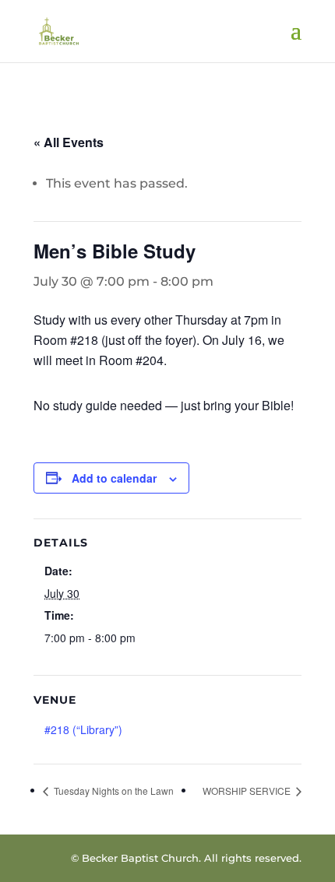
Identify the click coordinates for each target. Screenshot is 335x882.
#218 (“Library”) (83, 729)
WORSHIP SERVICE (248, 790)
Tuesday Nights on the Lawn (112, 790)
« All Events (69, 142)
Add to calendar (114, 478)
